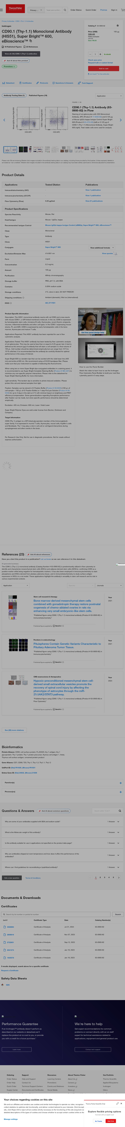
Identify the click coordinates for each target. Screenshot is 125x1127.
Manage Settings (11, 1119)
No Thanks (98, 1121)
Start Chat (111, 1121)
